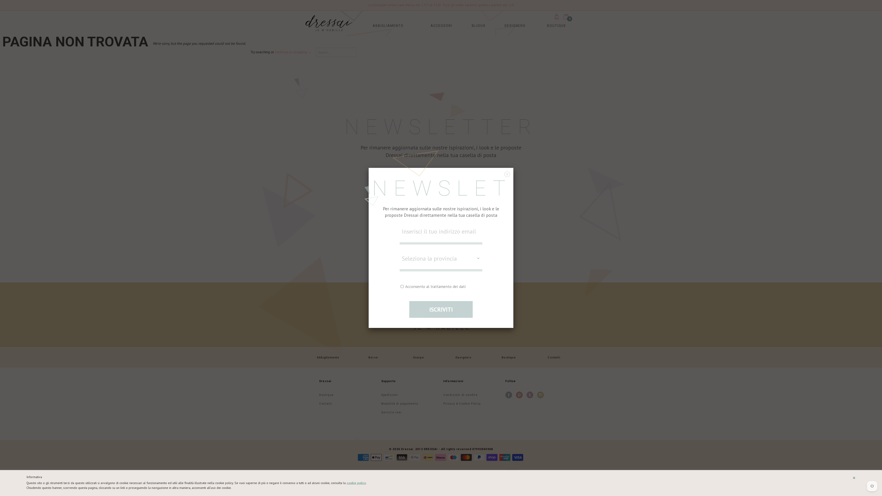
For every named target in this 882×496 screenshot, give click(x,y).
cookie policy (356, 483)
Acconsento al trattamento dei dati (435, 286)
